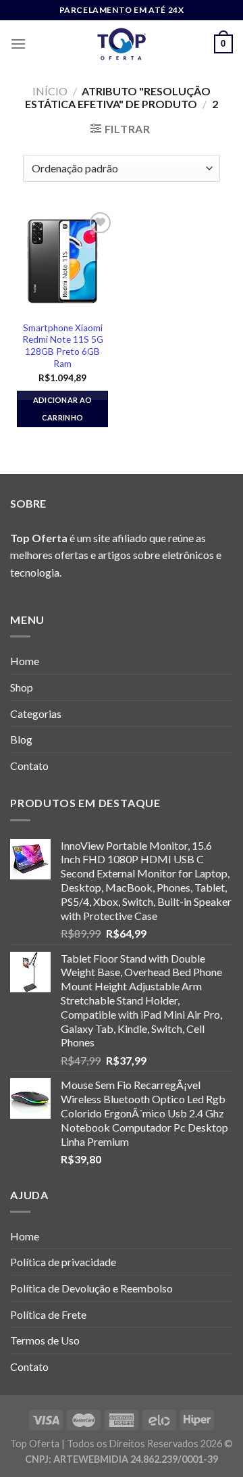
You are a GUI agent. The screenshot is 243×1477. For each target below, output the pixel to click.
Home (24, 660)
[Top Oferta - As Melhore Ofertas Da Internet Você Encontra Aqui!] (121, 44)
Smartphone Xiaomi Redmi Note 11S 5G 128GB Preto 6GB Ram (62, 345)
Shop (21, 687)
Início (50, 90)
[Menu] (18, 43)
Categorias (35, 713)
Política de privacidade (63, 1261)
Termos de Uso (45, 1340)
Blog (21, 739)
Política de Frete (48, 1314)
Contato (29, 765)
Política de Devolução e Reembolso (91, 1288)
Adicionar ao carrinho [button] (62, 408)
